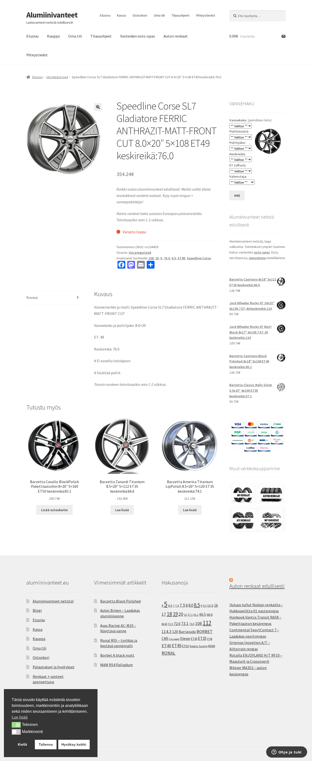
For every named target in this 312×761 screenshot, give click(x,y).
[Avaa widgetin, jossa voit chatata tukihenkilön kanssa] (286, 752)
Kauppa (53, 36)
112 (207, 623)
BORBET (204, 631)
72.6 (177, 623)
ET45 (176, 645)
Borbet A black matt (117, 655)
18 (169, 614)
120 (175, 631)
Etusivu (105, 15)
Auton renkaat (176, 36)
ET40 (166, 645)
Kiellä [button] (22, 744)
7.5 (182, 605)
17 (164, 614)
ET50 (185, 646)
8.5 (197, 605)
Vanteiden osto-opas (137, 36)
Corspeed (174, 639)
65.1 (196, 614)
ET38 (209, 639)
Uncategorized (57, 77)
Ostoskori (140, 15)
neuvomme (257, 258)
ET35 (202, 638)
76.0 (167, 258)
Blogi (37, 610)
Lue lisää (122, 510)
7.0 (177, 605)
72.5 (170, 624)
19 (175, 614)
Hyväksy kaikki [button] (73, 744)
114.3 (166, 631)
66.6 (210, 614)
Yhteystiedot (205, 15)
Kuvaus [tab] (32, 297)
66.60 (164, 624)
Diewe (185, 638)
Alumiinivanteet (52, 15)
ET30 (194, 639)
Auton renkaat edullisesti (257, 586)
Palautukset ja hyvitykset (54, 666)
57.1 (190, 614)
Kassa (121, 15)
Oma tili (159, 15)
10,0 (210, 605)
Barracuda (187, 631)
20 (157, 258)
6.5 (170, 606)
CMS (165, 638)
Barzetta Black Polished (120, 601)
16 (216, 605)
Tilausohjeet (180, 15)
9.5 (204, 605)
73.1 (185, 623)
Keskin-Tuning (198, 646)
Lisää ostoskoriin (54, 510)
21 (185, 614)
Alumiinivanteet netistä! (53, 601)
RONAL (169, 653)
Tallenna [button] (46, 744)
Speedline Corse (199, 258)
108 (151, 258)
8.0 (174, 258)
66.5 (202, 614)
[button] (98, 107)
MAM (211, 646)
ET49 (181, 258)
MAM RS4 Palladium (116, 664)
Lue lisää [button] (20, 717)
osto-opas (262, 252)
